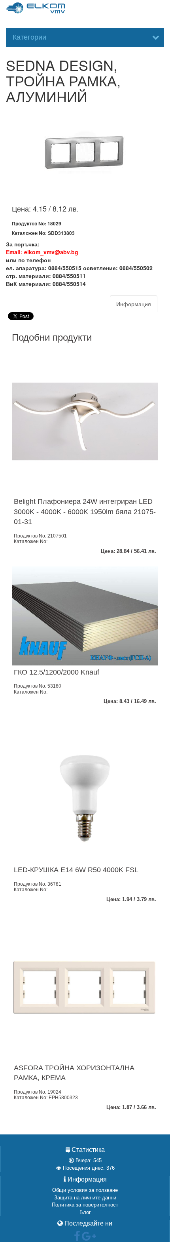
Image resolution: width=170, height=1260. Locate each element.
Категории (29, 37)
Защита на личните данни (85, 1198)
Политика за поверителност (85, 1205)
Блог (85, 1212)
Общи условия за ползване (85, 1190)
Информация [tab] (133, 304)
